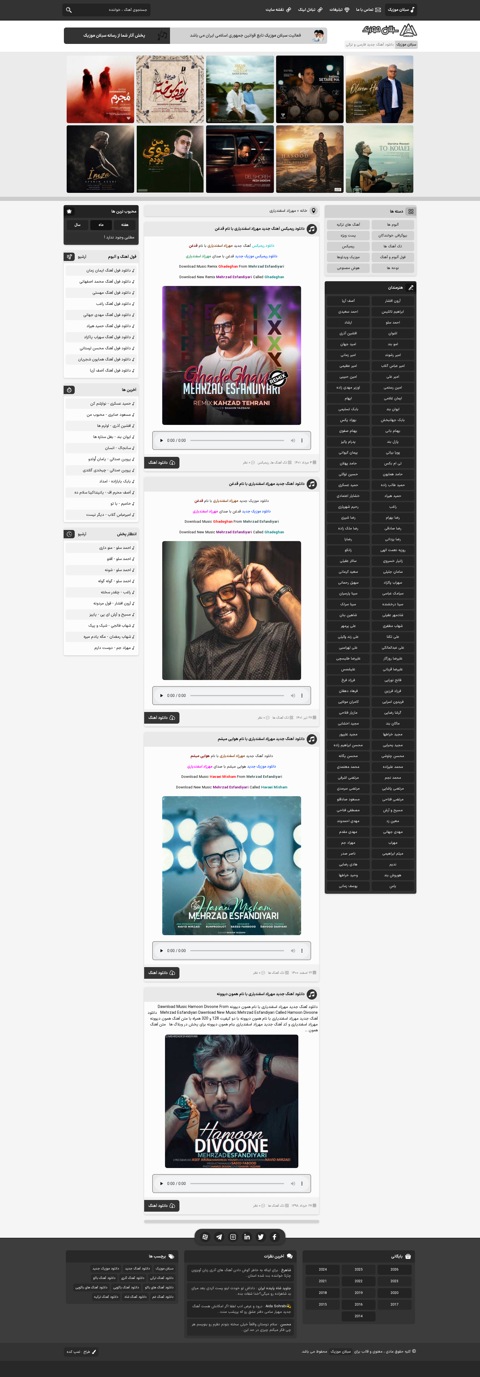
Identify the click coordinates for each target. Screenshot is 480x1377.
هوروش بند (392, 875)
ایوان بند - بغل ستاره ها (112, 437)
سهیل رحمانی (348, 583)
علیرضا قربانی (393, 669)
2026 (394, 1270)
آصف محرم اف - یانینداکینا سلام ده (102, 492)
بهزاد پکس (348, 420)
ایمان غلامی (393, 398)
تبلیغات (335, 10)
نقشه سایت (275, 10)
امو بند (393, 344)
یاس (392, 886)
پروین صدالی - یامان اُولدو (109, 459)
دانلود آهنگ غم (162, 1296)
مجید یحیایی (393, 745)
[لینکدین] (247, 1237)
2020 (394, 1293)
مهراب (393, 843)
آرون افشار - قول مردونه (112, 603)
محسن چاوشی (392, 756)
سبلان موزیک (398, 10)
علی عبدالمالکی (393, 648)
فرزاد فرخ (348, 680)
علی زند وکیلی (348, 637)
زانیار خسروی (393, 561)
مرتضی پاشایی (393, 788)
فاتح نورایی (392, 680)
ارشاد (348, 322)
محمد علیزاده (393, 767)
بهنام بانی (392, 431)
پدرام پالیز (348, 442)
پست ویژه (348, 235)
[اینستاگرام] (233, 1237)
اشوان (392, 333)
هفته (125, 225)
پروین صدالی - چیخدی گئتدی (107, 470)
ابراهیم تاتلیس (393, 312)
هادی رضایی (348, 864)
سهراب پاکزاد (393, 583)
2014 (358, 1316)
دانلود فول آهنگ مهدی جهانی (107, 315)
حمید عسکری (348, 485)
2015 (323, 1305)
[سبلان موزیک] (390, 35)
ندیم (392, 864)
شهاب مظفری (393, 626)
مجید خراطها (392, 734)
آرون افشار (393, 301)
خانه (303, 211)
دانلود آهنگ (158, 463)
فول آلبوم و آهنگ (393, 257)
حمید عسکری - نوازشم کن (110, 404)
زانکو (348, 550)
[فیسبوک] (274, 1237)
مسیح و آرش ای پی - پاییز (110, 614)
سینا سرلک (348, 604)
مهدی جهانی (393, 832)
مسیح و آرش (393, 810)
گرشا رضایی (392, 713)
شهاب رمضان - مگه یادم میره (107, 637)
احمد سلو (393, 322)
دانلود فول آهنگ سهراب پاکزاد (107, 337)
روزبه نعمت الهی (393, 550)
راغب (393, 507)
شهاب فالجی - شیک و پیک (109, 626)
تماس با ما (364, 10)
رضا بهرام (393, 518)
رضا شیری (348, 518)
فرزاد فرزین (392, 691)
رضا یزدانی (393, 539)
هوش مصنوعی (348, 268)
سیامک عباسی (393, 593)
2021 (323, 1281)
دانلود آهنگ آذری (132, 1278)
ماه (101, 225)
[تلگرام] (219, 1237)
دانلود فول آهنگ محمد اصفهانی (105, 282)
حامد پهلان (348, 463)
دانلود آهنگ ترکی (161, 1278)
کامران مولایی (348, 702)
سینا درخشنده (392, 604)
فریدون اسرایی (393, 702)
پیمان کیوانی (348, 452)
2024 (323, 1270)
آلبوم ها (393, 225)
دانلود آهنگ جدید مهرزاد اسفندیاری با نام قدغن (266, 484)
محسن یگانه (348, 756)
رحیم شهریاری (348, 507)
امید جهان (348, 344)
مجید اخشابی (348, 723)
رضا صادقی (392, 528)
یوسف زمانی (348, 886)
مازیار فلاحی (348, 713)
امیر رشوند (393, 355)
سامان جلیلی (393, 572)
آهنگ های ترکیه (348, 225)
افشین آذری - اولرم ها (114, 426)
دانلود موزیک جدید (105, 1268)
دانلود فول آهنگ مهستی (111, 293)
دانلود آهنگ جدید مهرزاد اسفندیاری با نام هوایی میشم (261, 739)
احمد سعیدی (348, 312)
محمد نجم (393, 778)
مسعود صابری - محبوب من (109, 415)
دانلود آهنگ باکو (104, 1278)
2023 (394, 1281)
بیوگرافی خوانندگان (392, 235)
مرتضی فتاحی (393, 799)
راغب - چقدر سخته (116, 592)
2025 (358, 1270)
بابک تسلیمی (348, 409)
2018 (323, 1293)
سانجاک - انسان (118, 448)
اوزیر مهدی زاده (348, 387)
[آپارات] (205, 1237)
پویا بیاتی (393, 452)
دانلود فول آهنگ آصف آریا (110, 370)
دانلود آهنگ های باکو (159, 1287)
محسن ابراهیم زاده (348, 745)
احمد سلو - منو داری (115, 548)
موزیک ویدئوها (348, 257)
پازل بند (393, 442)
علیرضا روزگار (392, 658)
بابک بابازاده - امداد (115, 481)
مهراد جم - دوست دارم (112, 648)
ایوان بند (392, 409)
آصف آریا (348, 301)
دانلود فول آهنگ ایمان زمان (108, 270)
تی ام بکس (393, 463)
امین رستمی (393, 387)
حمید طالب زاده (393, 485)
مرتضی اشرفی (348, 778)
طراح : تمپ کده (78, 1352)
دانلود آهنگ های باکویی (91, 1287)
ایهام (348, 398)
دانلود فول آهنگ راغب (113, 304)
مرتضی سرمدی (348, 788)
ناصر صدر (348, 853)
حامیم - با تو (121, 504)
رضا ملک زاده (348, 528)
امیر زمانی (348, 355)
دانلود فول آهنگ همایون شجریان (104, 359)
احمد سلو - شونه (118, 570)
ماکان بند (393, 723)
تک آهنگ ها (279, 462)
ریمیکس (263, 462)
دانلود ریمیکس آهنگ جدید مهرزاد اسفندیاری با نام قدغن (259, 229)
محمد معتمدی (348, 767)
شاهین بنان (348, 615)
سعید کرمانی (348, 572)
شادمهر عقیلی (392, 615)
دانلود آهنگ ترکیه (106, 1296)
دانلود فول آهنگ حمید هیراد (108, 326)
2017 (394, 1305)
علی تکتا (393, 637)
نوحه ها (393, 268)
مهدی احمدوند (348, 821)
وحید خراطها (348, 875)
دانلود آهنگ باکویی (126, 1287)
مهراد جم (348, 843)
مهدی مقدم (348, 832)
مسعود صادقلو (348, 799)
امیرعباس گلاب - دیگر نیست (108, 515)
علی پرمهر (348, 626)
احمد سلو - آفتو (119, 559)
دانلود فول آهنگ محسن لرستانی (105, 348)
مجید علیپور (348, 734)
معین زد (392, 821)
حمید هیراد (392, 496)
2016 (358, 1305)
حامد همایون (393, 474)
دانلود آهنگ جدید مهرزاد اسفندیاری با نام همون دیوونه (260, 994)
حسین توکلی (348, 474)
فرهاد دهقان (348, 691)
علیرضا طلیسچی (348, 658)
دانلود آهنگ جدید (137, 1268)
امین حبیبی (348, 377)
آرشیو (82, 257)
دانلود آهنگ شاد (135, 1296)
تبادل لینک (306, 10)
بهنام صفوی (348, 431)
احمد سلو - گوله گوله (114, 581)
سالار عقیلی (348, 561)
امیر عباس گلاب (393, 366)
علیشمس (348, 669)
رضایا (348, 539)
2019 (358, 1293)
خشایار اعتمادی (348, 496)
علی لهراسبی (348, 648)
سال (77, 225)
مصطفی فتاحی (348, 810)
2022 (358, 1281)
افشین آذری (348, 333)
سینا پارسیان (348, 593)
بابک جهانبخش (393, 420)
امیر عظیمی (348, 366)
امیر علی (392, 377)
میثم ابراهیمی (392, 853)
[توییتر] (261, 1237)
